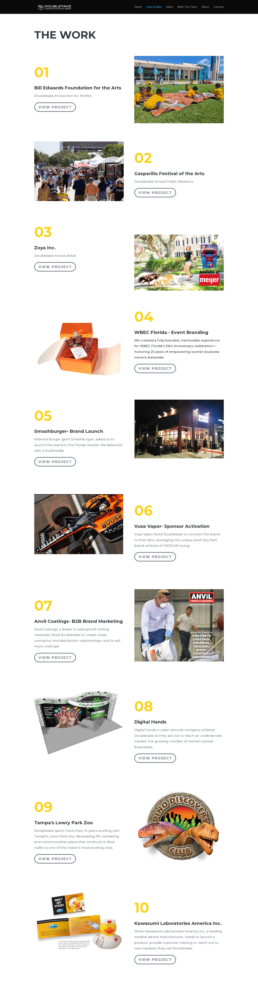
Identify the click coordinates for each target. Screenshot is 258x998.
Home (138, 7)
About (205, 7)
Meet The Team (187, 7)
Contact (219, 7)
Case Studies (154, 7)
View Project (55, 107)
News (169, 7)
